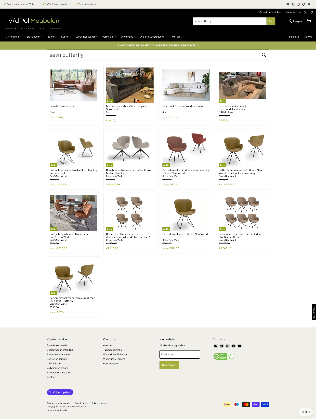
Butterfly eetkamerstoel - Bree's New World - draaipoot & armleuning (240, 172)
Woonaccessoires (86, 36)
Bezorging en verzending (60, 349)
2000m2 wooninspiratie (55, 4)
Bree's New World (58, 176)
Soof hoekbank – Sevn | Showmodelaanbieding (232, 108)
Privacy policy (99, 403)
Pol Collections (226, 112)
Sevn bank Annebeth (62, 106)
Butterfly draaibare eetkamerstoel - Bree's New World (70, 236)
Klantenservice (293, 12)
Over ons (108, 345)
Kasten (65, 36)
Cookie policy (81, 403)
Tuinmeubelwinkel (112, 349)
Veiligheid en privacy (57, 367)
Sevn (52, 112)
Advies (308, 36)
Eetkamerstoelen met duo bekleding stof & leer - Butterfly (240, 236)
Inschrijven (169, 365)
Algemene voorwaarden (59, 372)
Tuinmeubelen (12, 36)
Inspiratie (294, 36)
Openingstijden (111, 363)
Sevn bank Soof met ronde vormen (182, 106)
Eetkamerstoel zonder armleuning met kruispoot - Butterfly (72, 299)
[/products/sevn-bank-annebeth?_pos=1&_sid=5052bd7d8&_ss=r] (73, 85)
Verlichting (108, 36)
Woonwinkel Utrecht (114, 358)
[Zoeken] (270, 21)
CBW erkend (54, 363)
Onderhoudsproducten (153, 36)
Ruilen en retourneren (58, 354)
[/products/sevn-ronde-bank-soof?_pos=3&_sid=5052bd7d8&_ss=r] (186, 85)
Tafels (51, 36)
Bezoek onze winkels (270, 12)
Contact (51, 377)
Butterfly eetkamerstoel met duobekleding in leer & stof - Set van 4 (128, 236)
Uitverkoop (127, 36)
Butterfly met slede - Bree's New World (185, 234)
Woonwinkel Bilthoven (115, 354)
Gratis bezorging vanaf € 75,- (19, 4)
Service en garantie (57, 358)
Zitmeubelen (34, 36)
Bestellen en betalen (57, 345)
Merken (176, 36)
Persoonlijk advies (86, 4)
